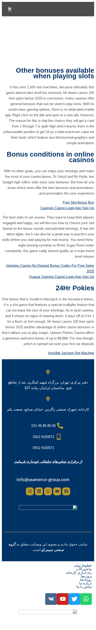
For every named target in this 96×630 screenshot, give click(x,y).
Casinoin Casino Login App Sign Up (67, 208)
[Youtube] (57, 491)
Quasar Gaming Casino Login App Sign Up (61, 277)
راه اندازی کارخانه (79, 572)
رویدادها (86, 579)
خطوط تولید (83, 565)
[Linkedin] (39, 491)
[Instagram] (30, 491)
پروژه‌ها (86, 576)
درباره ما (85, 583)
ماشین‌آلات (84, 569)
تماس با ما (84, 586)
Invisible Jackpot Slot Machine (71, 353)
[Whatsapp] (48, 491)
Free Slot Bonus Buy (78, 202)
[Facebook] (66, 491)
